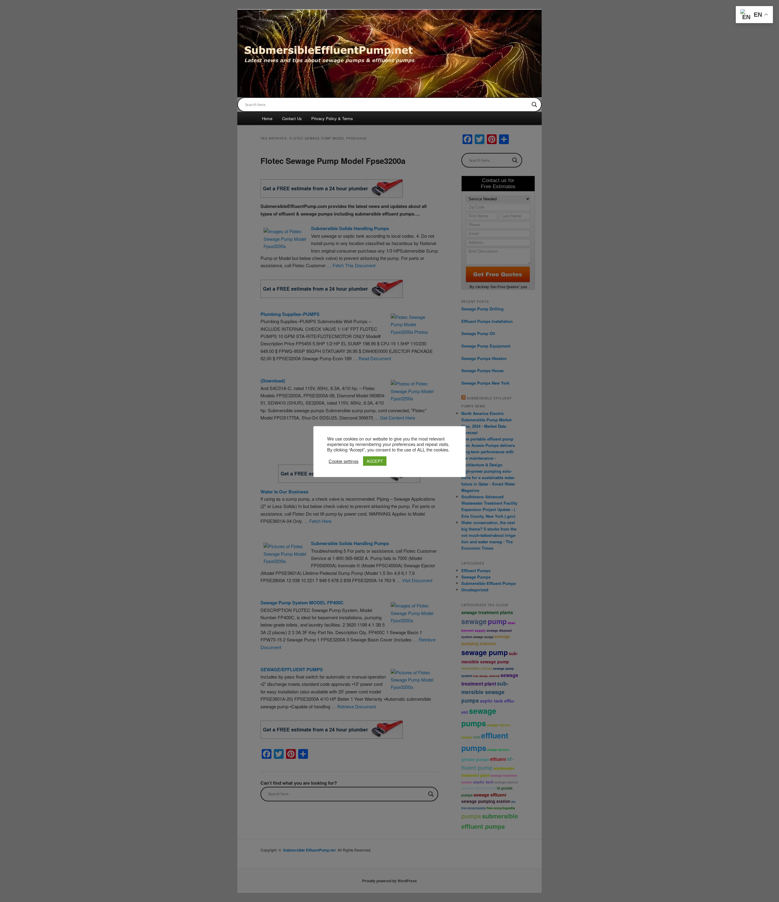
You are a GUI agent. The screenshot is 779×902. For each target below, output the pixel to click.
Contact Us (292, 118)
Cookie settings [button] (343, 461)
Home (267, 118)
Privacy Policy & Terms (332, 118)
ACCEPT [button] (375, 461)
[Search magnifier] (534, 104)
